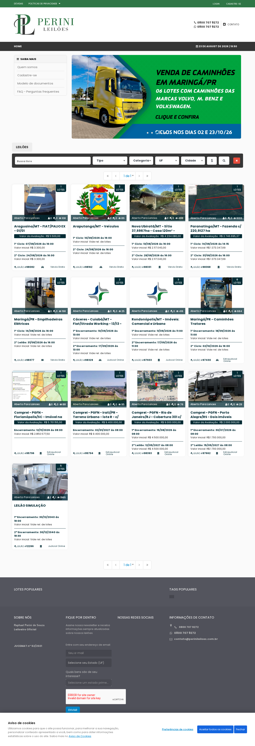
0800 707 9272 (208, 27)
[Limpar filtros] (236, 161)
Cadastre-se (27, 75)
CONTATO (233, 24)
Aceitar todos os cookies (215, 729)
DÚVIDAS (18, 3)
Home (18, 46)
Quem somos (27, 67)
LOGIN (216, 3)
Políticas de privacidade (42, 3)
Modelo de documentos (35, 83)
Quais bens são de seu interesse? (81, 674)
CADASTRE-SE (233, 3)
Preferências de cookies (177, 729)
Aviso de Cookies (80, 736)
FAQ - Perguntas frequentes (38, 91)
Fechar (240, 729)
